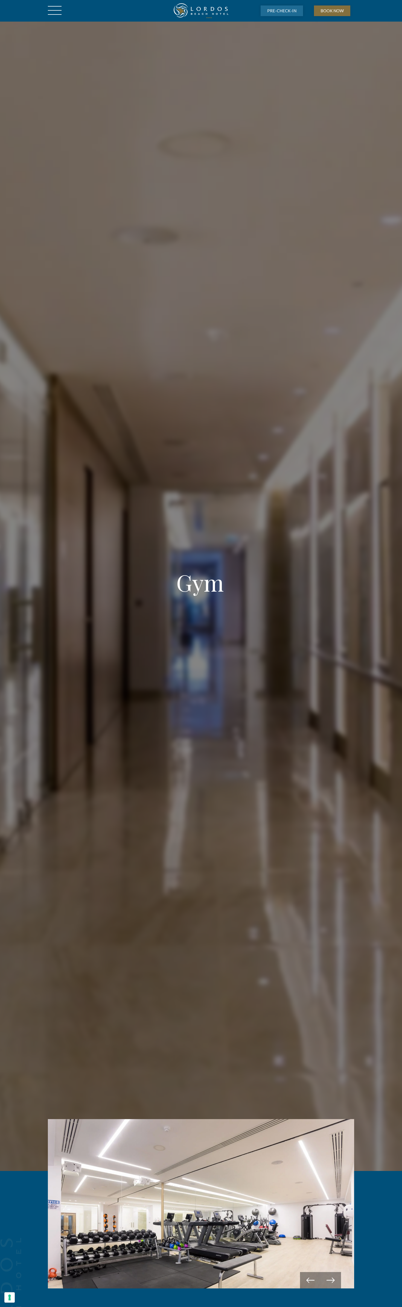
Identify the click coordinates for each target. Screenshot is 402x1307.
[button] (310, 1280)
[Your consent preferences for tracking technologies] (9, 1297)
